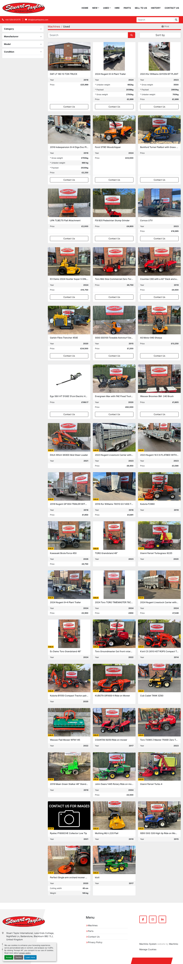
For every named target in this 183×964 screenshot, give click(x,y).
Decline (19, 957)
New (95, 8)
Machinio (173, 944)
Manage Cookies (147, 949)
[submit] (176, 19)
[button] (95, 8)
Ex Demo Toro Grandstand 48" (65, 651)
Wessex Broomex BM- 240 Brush (157, 396)
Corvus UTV (146, 220)
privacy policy (25, 953)
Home (85, 8)
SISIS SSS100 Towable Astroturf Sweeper (116, 337)
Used (106, 8)
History (156, 8)
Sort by (160, 35)
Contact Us (172, 8)
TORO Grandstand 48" (106, 553)
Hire (117, 8)
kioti (97, 877)
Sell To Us (141, 8)
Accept (9, 957)
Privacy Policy (95, 942)
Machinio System (148, 944)
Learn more (30, 957)
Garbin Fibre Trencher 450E (64, 337)
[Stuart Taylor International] (23, 921)
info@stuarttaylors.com (38, 19)
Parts (127, 8)
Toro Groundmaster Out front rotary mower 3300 (120, 651)
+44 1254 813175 (13, 19)
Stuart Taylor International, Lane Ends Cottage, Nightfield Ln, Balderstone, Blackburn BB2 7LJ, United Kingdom (30, 936)
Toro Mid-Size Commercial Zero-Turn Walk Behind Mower (124, 279)
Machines (93, 925)
